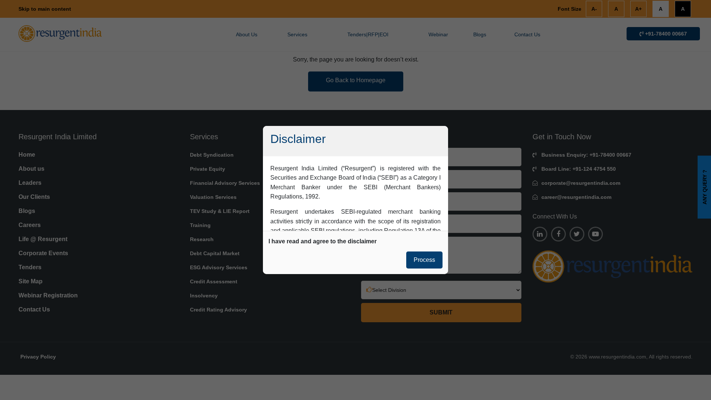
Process (424, 260)
